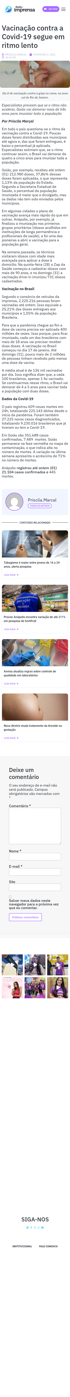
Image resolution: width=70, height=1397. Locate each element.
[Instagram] (35, 1228)
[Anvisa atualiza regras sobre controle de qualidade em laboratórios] (35, 652)
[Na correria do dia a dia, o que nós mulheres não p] (12, 987)
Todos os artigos (39, 506)
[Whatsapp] (39, 1228)
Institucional (22, 1246)
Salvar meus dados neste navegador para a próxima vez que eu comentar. (34, 904)
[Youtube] (42, 1228)
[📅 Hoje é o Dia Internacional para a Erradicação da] (57, 987)
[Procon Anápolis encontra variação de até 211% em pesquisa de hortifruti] (35, 598)
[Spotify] (27, 1228)
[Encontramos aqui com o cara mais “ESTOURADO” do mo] (57, 965)
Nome (15, 851)
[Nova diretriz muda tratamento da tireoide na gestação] (35, 707)
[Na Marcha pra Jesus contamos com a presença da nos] (35, 965)
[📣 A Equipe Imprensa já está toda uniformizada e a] (35, 987)
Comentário (20, 806)
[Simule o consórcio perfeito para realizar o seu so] (12, 965)
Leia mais (10, 574)
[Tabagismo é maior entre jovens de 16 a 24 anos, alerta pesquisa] (35, 543)
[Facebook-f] (31, 1228)
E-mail (15, 866)
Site (12, 882)
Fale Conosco (48, 1246)
